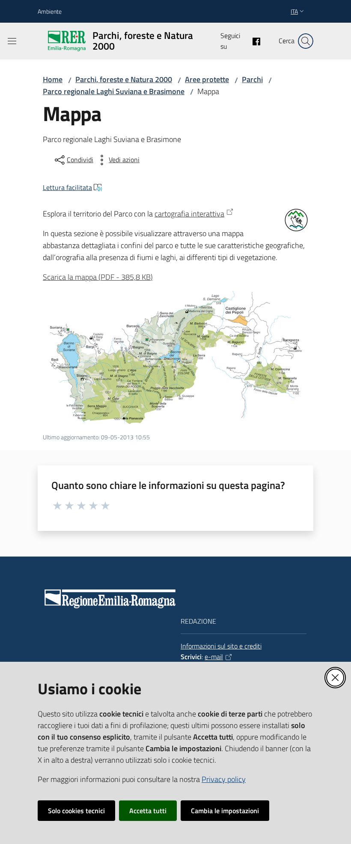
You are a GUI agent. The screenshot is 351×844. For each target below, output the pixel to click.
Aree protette (207, 79)
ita (294, 11)
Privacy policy (224, 779)
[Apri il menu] (12, 41)
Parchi (252, 79)
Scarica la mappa (98, 277)
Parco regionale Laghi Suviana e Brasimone (113, 91)
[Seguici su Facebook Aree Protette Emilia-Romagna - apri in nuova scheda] (253, 41)
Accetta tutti (148, 811)
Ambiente (50, 11)
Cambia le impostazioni (225, 811)
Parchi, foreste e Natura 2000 (123, 79)
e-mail (214, 657)
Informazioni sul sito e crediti (221, 646)
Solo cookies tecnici (76, 811)
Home (52, 79)
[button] (305, 41)
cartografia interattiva (189, 213)
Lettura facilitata (67, 187)
